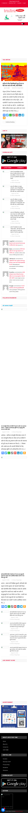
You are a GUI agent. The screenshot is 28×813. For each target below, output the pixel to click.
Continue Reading (10, 122)
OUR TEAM (5, 750)
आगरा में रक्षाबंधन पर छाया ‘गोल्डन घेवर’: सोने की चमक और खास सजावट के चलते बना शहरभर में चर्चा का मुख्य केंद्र (17, 229)
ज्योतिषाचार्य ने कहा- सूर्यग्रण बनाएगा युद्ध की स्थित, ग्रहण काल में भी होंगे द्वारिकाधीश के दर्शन (17, 262)
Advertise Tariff (12, 3)
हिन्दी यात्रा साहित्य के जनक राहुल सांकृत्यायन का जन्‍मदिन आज (17, 250)
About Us (5, 744)
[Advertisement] (14, 44)
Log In (24, 3)
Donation (19, 3)
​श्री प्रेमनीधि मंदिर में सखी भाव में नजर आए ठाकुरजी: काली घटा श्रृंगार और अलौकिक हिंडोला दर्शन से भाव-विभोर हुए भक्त (13, 575)
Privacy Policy (6, 764)
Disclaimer (5, 767)
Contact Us (4, 3)
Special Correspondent (17, 88)
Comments (20, 167)
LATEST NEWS (7, 167)
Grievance (5, 770)
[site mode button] (22, 24)
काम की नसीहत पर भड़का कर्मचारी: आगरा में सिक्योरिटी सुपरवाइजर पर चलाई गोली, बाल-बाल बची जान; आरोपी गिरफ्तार (17, 189)
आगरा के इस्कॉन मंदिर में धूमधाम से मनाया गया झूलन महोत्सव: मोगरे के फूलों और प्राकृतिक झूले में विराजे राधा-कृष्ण (18, 649)
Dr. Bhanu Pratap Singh (15, 182)
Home (4, 741)
